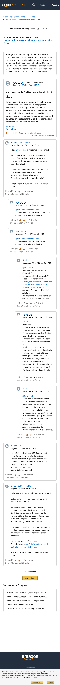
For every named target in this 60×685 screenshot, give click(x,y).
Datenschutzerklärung (30, 667)
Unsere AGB (30, 665)
